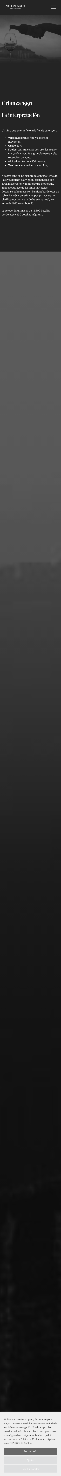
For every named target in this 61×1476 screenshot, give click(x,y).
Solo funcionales (30, 1468)
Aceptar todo (30, 1451)
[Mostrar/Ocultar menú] (54, 7)
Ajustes (30, 1460)
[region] (30, 1444)
